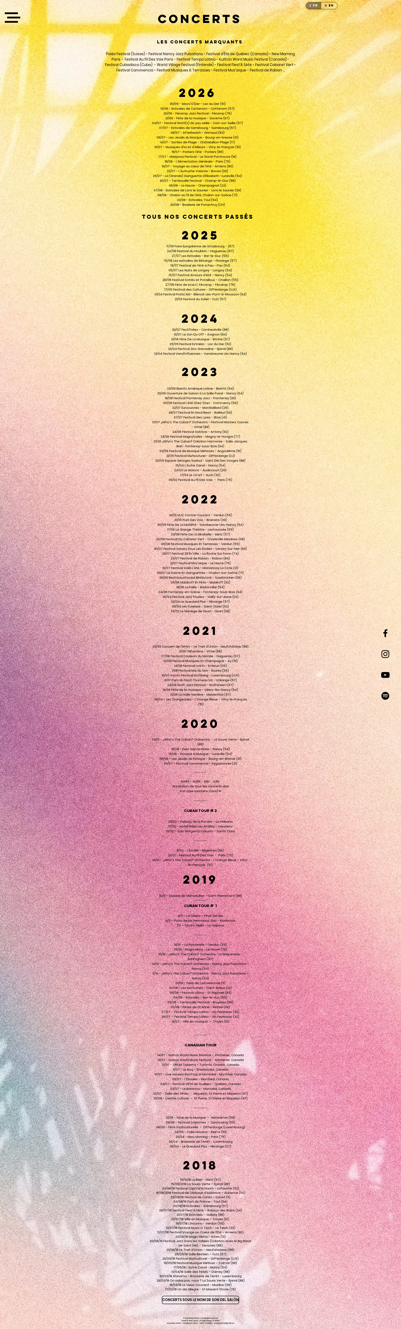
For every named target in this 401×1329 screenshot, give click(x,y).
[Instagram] (385, 654)
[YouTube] (385, 675)
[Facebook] (385, 633)
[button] (12, 17)
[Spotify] (385, 696)
